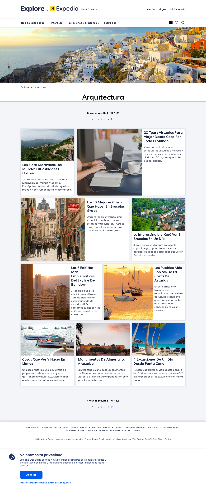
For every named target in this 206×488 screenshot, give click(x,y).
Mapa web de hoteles (120, 430)
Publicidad (47, 427)
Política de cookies (112, 427)
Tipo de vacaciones (32, 22)
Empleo (74, 427)
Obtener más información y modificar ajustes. (45, 482)
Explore (25, 87)
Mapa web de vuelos (98, 430)
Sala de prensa (61, 427)
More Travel (88, 9)
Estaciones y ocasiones (83, 22)
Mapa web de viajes (75, 430)
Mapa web (153, 427)
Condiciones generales (134, 427)
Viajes (162, 9)
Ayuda (151, 9)
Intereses (56, 22)
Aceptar (31, 474)
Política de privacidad (90, 427)
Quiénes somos (32, 427)
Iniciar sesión (177, 9)
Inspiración (110, 22)
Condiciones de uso (169, 427)
